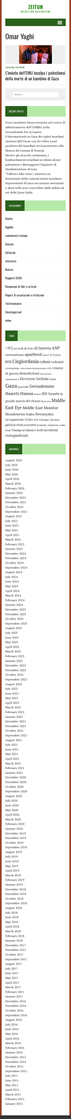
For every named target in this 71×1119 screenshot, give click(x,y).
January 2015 (14, 1104)
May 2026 (11, 474)
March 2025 (13, 539)
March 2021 (13, 763)
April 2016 (12, 1038)
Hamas (26, 393)
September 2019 (16, 847)
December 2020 (15, 777)
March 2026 (13, 484)
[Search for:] (35, 94)
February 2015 (14, 1099)
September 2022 (16, 679)
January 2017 (14, 996)
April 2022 (12, 703)
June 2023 (12, 637)
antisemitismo (14, 355)
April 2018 (12, 926)
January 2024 (14, 605)
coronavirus (12, 368)
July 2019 (11, 856)
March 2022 (13, 707)
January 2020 (14, 829)
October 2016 (14, 1010)
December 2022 (15, 665)
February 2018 (14, 936)
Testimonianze (13, 303)
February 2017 (14, 992)
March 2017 (13, 987)
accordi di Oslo (23, 348)
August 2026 (13, 460)
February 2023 (14, 656)
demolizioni (29, 373)
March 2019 (13, 875)
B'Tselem (55, 355)
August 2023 (13, 628)
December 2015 (15, 1057)
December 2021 (15, 721)
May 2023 (11, 642)
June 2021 (12, 749)
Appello (9, 227)
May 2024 (11, 586)
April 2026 (12, 479)
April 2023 (12, 647)
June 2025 (12, 525)
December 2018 (15, 889)
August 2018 (13, 908)
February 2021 (14, 768)
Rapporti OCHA (13, 278)
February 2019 (14, 880)
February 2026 (14, 488)
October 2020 (14, 787)
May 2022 (11, 698)
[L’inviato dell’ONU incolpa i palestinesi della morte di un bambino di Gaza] (35, 61)
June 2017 (12, 973)
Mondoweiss (15, 414)
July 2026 (11, 465)
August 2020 (13, 796)
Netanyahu (44, 414)
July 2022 (11, 689)
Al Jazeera (42, 348)
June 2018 (12, 917)
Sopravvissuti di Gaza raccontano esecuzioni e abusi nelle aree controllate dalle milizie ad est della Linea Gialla (34, 187)
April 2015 (12, 1090)
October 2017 (14, 954)
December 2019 (15, 833)
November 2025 (15, 502)
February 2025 (14, 544)
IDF (45, 393)
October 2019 (14, 843)
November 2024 (15, 558)
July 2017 (11, 969)
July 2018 (11, 913)
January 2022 (14, 717)
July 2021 (11, 745)
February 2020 (14, 824)
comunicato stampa (16, 235)
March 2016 (13, 1043)
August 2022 (13, 684)
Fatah (52, 379)
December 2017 (15, 945)
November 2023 (15, 614)
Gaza (11, 385)
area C (46, 355)
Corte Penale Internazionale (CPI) (35, 368)
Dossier (9, 244)
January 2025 (14, 549)
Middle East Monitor (40, 407)
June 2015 (12, 1080)
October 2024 (14, 563)
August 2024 (13, 572)
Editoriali (10, 253)
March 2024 (13, 595)
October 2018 (14, 899)
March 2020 (13, 819)
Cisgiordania (25, 361)
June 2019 (12, 861)
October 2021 (14, 731)
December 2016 (15, 1001)
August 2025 (13, 516)
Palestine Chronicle (49, 419)
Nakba (30, 414)
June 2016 (12, 1029)
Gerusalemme (41, 386)
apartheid (33, 354)
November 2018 (15, 894)
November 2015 (15, 1062)
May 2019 (11, 866)
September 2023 (16, 623)
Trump (16, 430)
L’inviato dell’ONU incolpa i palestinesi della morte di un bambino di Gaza (35, 75)
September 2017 (16, 959)
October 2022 (14, 675)
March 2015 (13, 1094)
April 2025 (12, 535)
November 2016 (15, 1006)
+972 (9, 348)
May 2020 (11, 810)
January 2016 (14, 1052)
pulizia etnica (15, 424)
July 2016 (11, 1024)
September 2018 (16, 903)
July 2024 (11, 577)
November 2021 (15, 726)
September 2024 (16, 568)
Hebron (37, 394)
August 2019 (13, 852)
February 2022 (14, 712)
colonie (57, 361)
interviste (10, 261)
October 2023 (14, 619)
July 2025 (11, 521)
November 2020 (15, 782)
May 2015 (11, 1085)
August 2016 (13, 1020)
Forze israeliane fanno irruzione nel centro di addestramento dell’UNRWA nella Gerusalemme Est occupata (35, 127)
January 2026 (14, 493)
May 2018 (11, 922)
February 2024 (14, 600)
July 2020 (11, 801)
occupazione (14, 419)
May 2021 (11, 754)
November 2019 (15, 838)
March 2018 (13, 931)
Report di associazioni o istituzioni (24, 295)
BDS (8, 361)
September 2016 (16, 1015)
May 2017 (11, 978)
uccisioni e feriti (32, 430)
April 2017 (12, 983)
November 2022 (15, 670)
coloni (45, 361)
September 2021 (16, 735)
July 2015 (11, 1076)
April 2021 (12, 759)
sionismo (42, 425)
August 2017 (13, 964)
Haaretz (12, 393)
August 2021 (13, 740)
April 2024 (12, 591)
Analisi (9, 67)
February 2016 (14, 1048)
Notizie (20, 67)
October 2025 (14, 507)
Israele (54, 393)
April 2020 (12, 815)
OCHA (29, 420)
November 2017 (15, 950)
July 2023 (11, 633)
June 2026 (12, 469)
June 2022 (12, 693)
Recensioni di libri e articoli (20, 286)
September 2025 (16, 512)
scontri (31, 425)
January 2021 (14, 773)
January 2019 (14, 885)
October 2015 (14, 1066)
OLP (36, 419)
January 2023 (14, 661)
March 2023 (13, 651)
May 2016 (11, 1034)
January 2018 (14, 940)
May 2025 (11, 530)
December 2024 (15, 553)
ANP (56, 348)
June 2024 (12, 581)
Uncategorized (13, 312)
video (8, 320)
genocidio (23, 386)
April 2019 (12, 870)
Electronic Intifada (34, 379)
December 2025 (15, 498)
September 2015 (16, 1071)
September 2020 (16, 791)
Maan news (46, 401)
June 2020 (12, 805)
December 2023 (15, 609)
